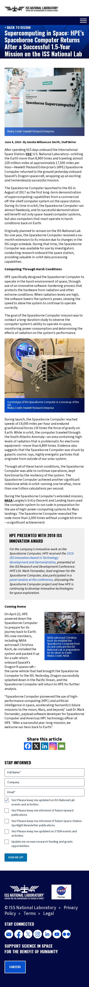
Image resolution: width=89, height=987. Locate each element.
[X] (36, 746)
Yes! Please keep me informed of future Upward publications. (42, 812)
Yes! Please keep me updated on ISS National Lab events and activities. (43, 802)
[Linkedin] (44, 746)
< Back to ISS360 (18, 27)
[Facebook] (28, 746)
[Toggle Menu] (83, 21)
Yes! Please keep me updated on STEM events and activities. (44, 833)
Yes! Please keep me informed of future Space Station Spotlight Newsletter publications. (46, 823)
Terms (30, 913)
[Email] (61, 746)
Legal (48, 913)
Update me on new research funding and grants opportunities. (42, 844)
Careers (15, 967)
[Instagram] (53, 746)
